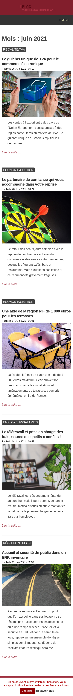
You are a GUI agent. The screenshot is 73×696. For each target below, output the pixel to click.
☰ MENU (63, 20)
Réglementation (17, 543)
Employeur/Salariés (20, 422)
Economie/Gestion (18, 170)
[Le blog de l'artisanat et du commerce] (37, 9)
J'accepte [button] (27, 690)
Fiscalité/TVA (14, 49)
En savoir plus (44, 690)
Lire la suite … (11, 152)
